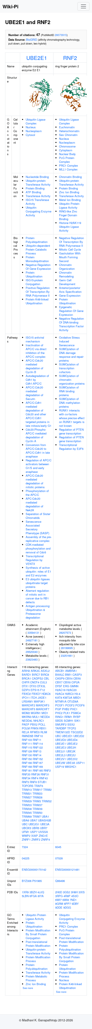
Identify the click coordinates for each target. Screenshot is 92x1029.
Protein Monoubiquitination (37, 259)
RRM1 (68, 717)
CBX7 (58, 682)
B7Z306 (26, 881)
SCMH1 (68, 721)
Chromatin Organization (67, 267)
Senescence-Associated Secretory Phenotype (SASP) (37, 527)
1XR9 (25, 892)
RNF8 (33, 782)
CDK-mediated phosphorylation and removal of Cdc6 (38, 548)
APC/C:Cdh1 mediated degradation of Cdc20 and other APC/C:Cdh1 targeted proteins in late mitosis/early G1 (38, 414)
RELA (25, 732)
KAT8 (58, 698)
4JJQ (40, 892)
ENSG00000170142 (34, 869)
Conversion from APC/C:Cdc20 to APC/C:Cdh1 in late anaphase (38, 450)
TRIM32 (47, 801)
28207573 (65, 633)
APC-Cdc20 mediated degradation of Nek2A (34, 504)
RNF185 (38, 770)
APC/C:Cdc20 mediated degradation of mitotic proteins (35, 481)
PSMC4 (76, 713)
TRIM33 (27, 805)
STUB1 (42, 782)
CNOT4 (34, 682)
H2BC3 (69, 694)
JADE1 (42, 698)
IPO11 (26, 698)
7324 (25, 847)
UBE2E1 (36, 57)
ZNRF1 (26, 839)
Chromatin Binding (70, 177)
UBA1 (45, 816)
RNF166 (27, 763)
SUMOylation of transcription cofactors (69, 368)
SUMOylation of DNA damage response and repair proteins (71, 354)
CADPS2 (37, 678)
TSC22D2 (77, 732)
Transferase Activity (38, 196)
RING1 (59, 717)
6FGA (33, 896)
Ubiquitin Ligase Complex (35, 121)
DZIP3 (26, 690)
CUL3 (43, 682)
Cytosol (30, 135)
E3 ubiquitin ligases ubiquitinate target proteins (38, 583)
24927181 (32, 640)
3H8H (74, 892)
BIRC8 (45, 675)
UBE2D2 (78, 736)
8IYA (41, 896)
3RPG (59, 896)
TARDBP (60, 728)
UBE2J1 (60, 751)
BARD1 (26, 675)
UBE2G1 (33, 824)
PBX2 (33, 724)
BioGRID (31, 40)
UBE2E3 (60, 747)
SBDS (59, 721)
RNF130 (27, 755)
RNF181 (27, 770)
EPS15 (35, 690)
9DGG (67, 907)
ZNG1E (43, 836)
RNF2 (70, 57)
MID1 (45, 713)
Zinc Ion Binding (69, 192)
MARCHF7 (42, 709)
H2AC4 (59, 694)
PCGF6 (80, 705)
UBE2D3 (60, 740)
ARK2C (35, 671)
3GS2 (66, 892)
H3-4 (77, 694)
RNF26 (35, 774)
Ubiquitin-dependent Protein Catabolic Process (38, 249)
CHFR (25, 682)
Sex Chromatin (68, 135)
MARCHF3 (42, 705)
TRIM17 (37, 790)
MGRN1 (36, 713)
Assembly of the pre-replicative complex (39, 539)
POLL (41, 724)
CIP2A (75, 682)
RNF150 (27, 759)
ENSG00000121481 (67, 869)
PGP (58, 709)
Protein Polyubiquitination (36, 240)
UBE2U (71, 755)
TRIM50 (37, 813)
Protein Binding (35, 188)
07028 (59, 858)
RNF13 (37, 751)
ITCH (34, 698)
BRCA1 (26, 678)
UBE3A (44, 824)
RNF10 (38, 736)
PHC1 (73, 709)
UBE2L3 (60, 755)
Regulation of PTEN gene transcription (71, 431)
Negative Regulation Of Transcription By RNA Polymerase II (71, 242)
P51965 (37, 881)
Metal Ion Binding (70, 200)
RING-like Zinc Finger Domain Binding (68, 215)
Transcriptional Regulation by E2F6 (71, 447)
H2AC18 (60, 690)
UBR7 (43, 828)
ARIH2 (26, 671)
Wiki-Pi (10, 6)
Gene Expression (69, 295)
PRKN (34, 728)
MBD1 (77, 698)
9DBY (75, 904)
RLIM (43, 732)
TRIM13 (27, 790)
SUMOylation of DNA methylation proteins (69, 402)
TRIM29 (27, 801)
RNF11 (37, 740)
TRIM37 (37, 805)
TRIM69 (27, 816)
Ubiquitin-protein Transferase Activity (38, 182)
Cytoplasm (65, 150)
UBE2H (71, 747)
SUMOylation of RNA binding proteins (69, 391)
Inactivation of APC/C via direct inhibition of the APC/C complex (36, 351)
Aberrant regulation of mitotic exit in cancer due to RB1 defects (37, 596)
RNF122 (38, 747)
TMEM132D (62, 732)
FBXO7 (36, 694)
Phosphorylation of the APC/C (37, 493)
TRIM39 (37, 809)
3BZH (33, 892)
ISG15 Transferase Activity (37, 202)
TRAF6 (38, 786)
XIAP (34, 836)
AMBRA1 (71, 671)
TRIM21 (27, 793)
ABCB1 (59, 671)
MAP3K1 (39, 701)
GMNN (74, 686)
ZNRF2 (35, 839)
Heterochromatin (69, 131)
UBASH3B (44, 820)
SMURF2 (61, 724)
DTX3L (41, 686)
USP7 (33, 832)
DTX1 (25, 686)
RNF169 (38, 767)
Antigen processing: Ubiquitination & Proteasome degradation (38, 611)
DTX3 (33, 686)
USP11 (80, 763)
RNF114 (38, 744)
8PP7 (67, 904)
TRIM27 (27, 797)
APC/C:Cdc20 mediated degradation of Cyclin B (34, 366)
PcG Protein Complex (66, 160)
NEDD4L (27, 721)
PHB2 (65, 709)
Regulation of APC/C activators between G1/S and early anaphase (38, 466)
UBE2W (60, 763)
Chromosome (67, 146)
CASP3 (77, 675)
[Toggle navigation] (83, 6)
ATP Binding (33, 192)
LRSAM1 (27, 701)
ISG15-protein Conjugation (34, 282)
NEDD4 (45, 717)
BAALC (59, 675)
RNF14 (37, 755)
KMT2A (67, 698)
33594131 (33, 633)
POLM (26, 728)
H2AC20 (71, 690)
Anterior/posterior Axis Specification (70, 290)
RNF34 (26, 778)
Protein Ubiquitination (34, 274)
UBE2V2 (72, 759)
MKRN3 (26, 717)
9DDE (58, 907)
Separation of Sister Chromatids (38, 516)
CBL (46, 678)
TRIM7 (37, 816)
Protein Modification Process (38, 959)
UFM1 (25, 832)
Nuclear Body (67, 154)
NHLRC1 (38, 721)
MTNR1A (61, 701)
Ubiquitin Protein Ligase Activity (69, 205)
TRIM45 (27, 813)
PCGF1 (59, 705)
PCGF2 (69, 705)
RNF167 (38, 763)
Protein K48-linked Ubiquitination (37, 301)
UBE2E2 (72, 744)
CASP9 (59, 678)
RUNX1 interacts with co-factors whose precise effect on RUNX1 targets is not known (72, 418)
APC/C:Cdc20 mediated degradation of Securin (34, 393)
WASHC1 (70, 767)
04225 (25, 858)
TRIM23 (37, 793)
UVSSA (43, 832)
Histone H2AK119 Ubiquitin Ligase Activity (70, 226)
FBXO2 (26, 694)
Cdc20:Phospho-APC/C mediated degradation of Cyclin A (36, 435)
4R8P (67, 896)
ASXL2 (45, 671)
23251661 (67, 656)
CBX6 (77, 678)
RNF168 (27, 767)
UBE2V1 (60, 759)
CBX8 (67, 682)
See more (28, 988)
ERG (66, 686)
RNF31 (45, 774)
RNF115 (27, 747)
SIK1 (77, 721)
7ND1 (73, 900)
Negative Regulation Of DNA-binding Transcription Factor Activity (71, 324)
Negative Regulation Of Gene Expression (38, 267)
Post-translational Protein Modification (38, 944)
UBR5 (35, 828)
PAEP (25, 724)
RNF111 (27, 744)
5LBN (25, 896)
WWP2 (26, 836)
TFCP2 (71, 728)
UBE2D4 (72, 740)
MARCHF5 (28, 709)
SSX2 (71, 724)
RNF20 (26, 774)
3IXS (82, 892)
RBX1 (42, 728)
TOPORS (27, 786)
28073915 (61, 35)
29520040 (32, 652)
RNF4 (34, 778)
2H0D (58, 892)
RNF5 (25, 782)
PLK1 (66, 713)
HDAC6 (46, 694)
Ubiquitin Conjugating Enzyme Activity (38, 211)
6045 (58, 847)
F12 (42, 690)
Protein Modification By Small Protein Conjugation (38, 934)
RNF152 (38, 759)
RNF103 (27, 740)
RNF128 (27, 751)
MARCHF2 (28, 705)
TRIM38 (27, 809)
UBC (25, 824)
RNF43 (43, 778)
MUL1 (36, 717)
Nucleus (31, 127)
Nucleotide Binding (37, 177)
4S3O (74, 896)
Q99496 (60, 881)
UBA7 (33, 820)
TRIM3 (37, 801)
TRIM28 (37, 797)
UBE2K (71, 751)
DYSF (58, 686)
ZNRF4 (45, 839)
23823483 (32, 659)
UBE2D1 (67, 736)
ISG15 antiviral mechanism (35, 339)
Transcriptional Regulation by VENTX (35, 560)
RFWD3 (35, 732)
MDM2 (26, 713)
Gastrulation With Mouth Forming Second (69, 257)
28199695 (67, 648)
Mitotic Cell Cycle (70, 249)
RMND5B (27, 736)
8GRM (59, 904)
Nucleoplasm (34, 131)
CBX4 (69, 678)
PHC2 (58, 713)
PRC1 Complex (68, 165)
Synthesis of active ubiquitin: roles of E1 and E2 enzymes (38, 571)
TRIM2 (47, 790)
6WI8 (65, 900)
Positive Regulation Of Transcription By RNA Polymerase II (38, 291)
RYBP (76, 717)
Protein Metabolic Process (36, 978)
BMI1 (68, 675)
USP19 (59, 767)
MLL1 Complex (68, 169)
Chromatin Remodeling (66, 274)
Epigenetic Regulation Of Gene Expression (71, 311)
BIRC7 (36, 675)
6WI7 (58, 900)
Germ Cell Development (67, 282)
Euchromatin (67, 127)
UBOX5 (26, 828)
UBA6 (25, 820)
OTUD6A (72, 701)
